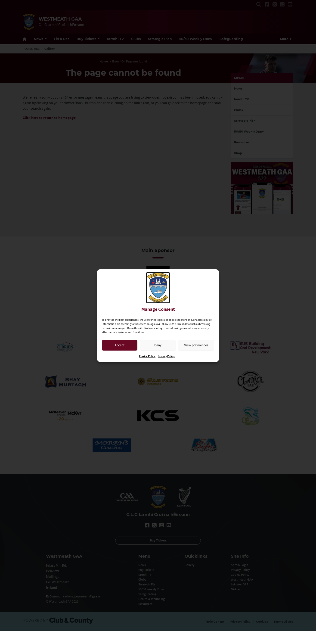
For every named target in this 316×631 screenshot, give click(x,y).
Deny (157, 345)
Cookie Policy (147, 356)
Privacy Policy (166, 356)
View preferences (196, 345)
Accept (119, 345)
